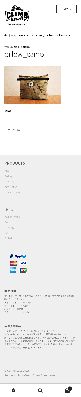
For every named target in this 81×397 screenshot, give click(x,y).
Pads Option (10, 187)
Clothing (8, 176)
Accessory (38, 35)
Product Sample (12, 216)
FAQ (6, 233)
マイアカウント (13, 390)
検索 (40, 390)
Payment (8, 222)
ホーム (12, 35)
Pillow (50, 35)
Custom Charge (12, 192)
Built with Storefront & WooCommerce (29, 375)
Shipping (9, 227)
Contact (8, 238)
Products (24, 35)
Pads (6, 170)
